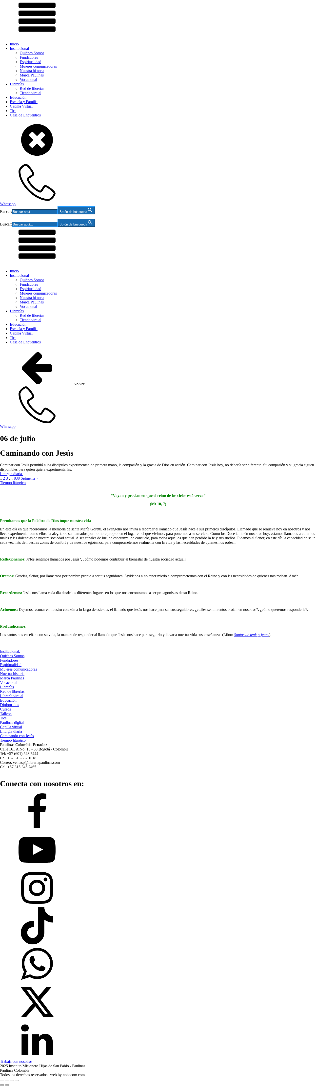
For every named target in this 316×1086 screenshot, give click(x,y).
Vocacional (28, 79)
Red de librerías (32, 88)
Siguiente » (29, 478)
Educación (18, 97)
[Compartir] (12, 1080)
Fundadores (29, 57)
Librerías (17, 84)
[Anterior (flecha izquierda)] (2, 1085)
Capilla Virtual (21, 106)
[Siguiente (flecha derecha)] (7, 1085)
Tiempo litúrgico (13, 483)
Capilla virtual (11, 727)
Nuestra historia (32, 71)
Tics (13, 111)
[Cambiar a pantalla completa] (7, 1080)
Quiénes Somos (32, 53)
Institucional (19, 48)
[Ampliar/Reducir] (2, 1080)
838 (17, 478)
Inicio (14, 44)
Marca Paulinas (32, 75)
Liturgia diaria (11, 474)
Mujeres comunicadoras (38, 66)
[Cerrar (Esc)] (17, 1080)
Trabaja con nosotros (16, 1061)
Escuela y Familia (24, 102)
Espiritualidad (30, 62)
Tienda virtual (30, 93)
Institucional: (10, 651)
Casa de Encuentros (25, 115)
